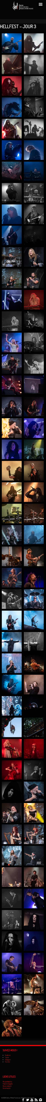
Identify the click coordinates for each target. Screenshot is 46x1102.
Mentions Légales (8, 1084)
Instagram (8, 1060)
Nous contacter (7, 1086)
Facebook (8, 1055)
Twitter (7, 1057)
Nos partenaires (7, 1081)
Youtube (7, 1062)
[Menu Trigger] (41, 4)
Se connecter (7, 1088)
